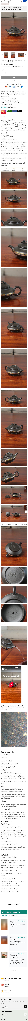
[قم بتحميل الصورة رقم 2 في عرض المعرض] (13, 55)
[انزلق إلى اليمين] (25, 54)
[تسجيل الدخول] (21, 1)
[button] (2, 1)
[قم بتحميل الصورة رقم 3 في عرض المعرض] (21, 55)
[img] (5, 915)
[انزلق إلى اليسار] (2, 54)
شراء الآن (14, 80)
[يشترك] (25, 1006)
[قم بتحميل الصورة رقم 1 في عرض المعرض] (6, 55)
